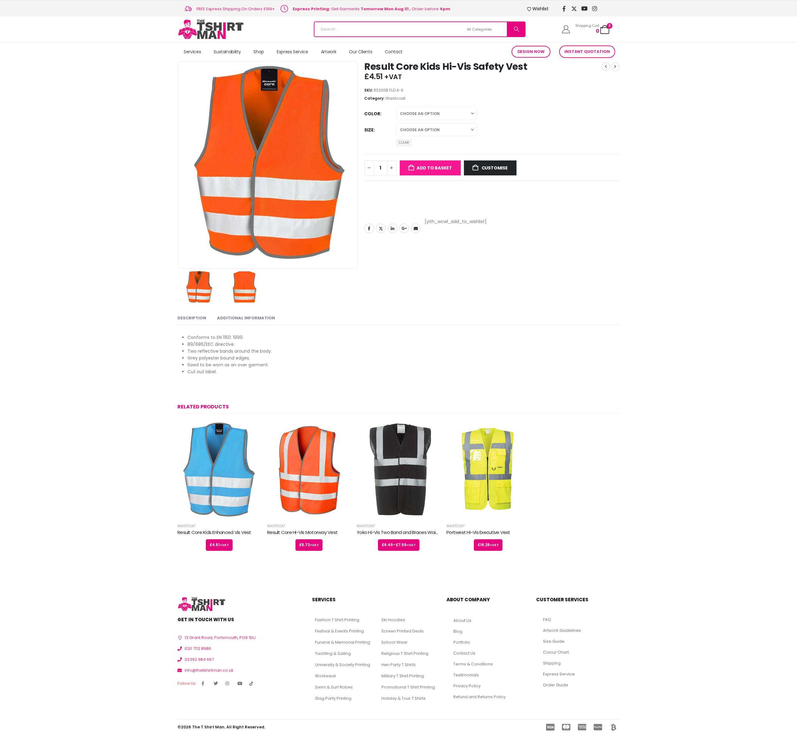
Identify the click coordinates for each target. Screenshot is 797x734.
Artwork (329, 52)
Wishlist (540, 9)
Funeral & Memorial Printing (342, 642)
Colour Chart (556, 652)
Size (369, 130)
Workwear (325, 676)
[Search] (516, 29)
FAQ (547, 619)
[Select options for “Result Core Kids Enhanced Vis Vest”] (250, 431)
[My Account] (566, 29)
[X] (574, 9)
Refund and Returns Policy (479, 697)
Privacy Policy (467, 686)
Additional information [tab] (246, 318)
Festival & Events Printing (339, 631)
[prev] (605, 66)
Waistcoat (395, 98)
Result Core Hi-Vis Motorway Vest (302, 532)
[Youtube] (584, 9)
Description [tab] (191, 318)
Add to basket (434, 168)
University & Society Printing (342, 665)
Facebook (369, 228)
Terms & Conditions (473, 664)
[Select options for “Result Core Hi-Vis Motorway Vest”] (340, 431)
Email (416, 228)
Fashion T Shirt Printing (337, 620)
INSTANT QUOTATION (587, 51)
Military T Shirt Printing (402, 676)
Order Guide (555, 685)
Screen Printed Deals (402, 631)
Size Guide (553, 641)
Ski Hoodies (393, 620)
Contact (394, 52)
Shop (258, 52)
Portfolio (461, 642)
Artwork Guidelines (562, 630)
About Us (462, 620)
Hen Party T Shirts (398, 665)
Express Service (292, 52)
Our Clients (360, 52)
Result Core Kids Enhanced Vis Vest (214, 532)
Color (372, 114)
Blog (457, 631)
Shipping (552, 663)
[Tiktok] (605, 9)
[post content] (219, 469)
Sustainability (227, 52)
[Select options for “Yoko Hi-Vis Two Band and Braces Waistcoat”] (430, 431)
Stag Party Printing (333, 698)
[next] (615, 66)
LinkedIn (393, 228)
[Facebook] (564, 9)
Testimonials (466, 675)
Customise (494, 168)
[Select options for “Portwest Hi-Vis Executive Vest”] (519, 431)
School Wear (394, 642)
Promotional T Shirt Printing (408, 687)
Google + (404, 228)
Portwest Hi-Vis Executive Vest (478, 532)
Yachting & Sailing (333, 653)
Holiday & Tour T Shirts (403, 698)
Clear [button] (403, 142)
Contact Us (464, 653)
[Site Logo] (210, 29)
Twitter (381, 228)
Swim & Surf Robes (334, 687)
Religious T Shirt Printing (404, 653)
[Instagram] (595, 9)
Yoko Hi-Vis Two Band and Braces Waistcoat (403, 532)
